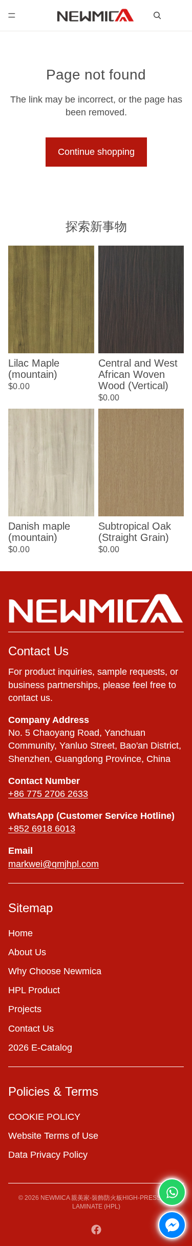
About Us (27, 952)
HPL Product (34, 990)
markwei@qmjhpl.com (53, 864)
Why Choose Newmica (54, 971)
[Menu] (12, 15)
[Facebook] (96, 1229)
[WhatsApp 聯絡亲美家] (172, 1192)
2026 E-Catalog (40, 1047)
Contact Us (31, 1028)
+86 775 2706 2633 (48, 794)
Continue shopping (96, 152)
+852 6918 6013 (41, 828)
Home (20, 933)
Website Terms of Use (53, 1136)
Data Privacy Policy (48, 1155)
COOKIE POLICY (44, 1117)
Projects (24, 1009)
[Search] (157, 15)
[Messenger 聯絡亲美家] (172, 1225)
